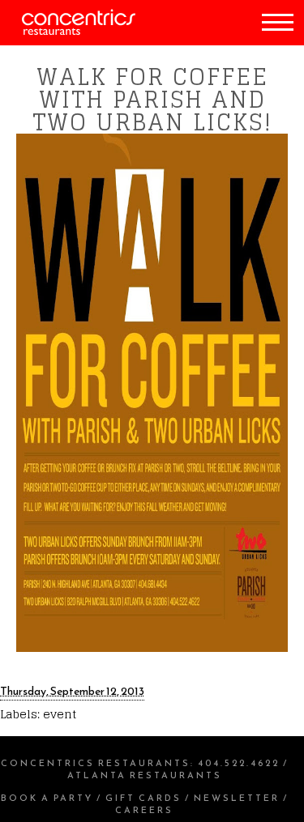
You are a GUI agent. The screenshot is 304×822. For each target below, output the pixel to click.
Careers (144, 809)
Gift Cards (143, 797)
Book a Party (47, 797)
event (59, 714)
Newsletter (237, 797)
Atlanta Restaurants (144, 775)
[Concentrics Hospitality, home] (67, 31)
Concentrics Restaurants (96, 762)
